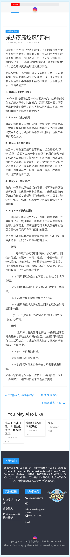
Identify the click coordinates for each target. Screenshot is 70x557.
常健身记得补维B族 (33, 424)
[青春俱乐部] (7, 17)
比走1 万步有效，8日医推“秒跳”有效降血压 (13, 428)
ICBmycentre (33, 42)
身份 (51, 423)
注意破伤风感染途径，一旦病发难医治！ (33, 395)
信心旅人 (8, 508)
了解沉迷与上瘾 (53, 403)
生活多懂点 (12, 31)
